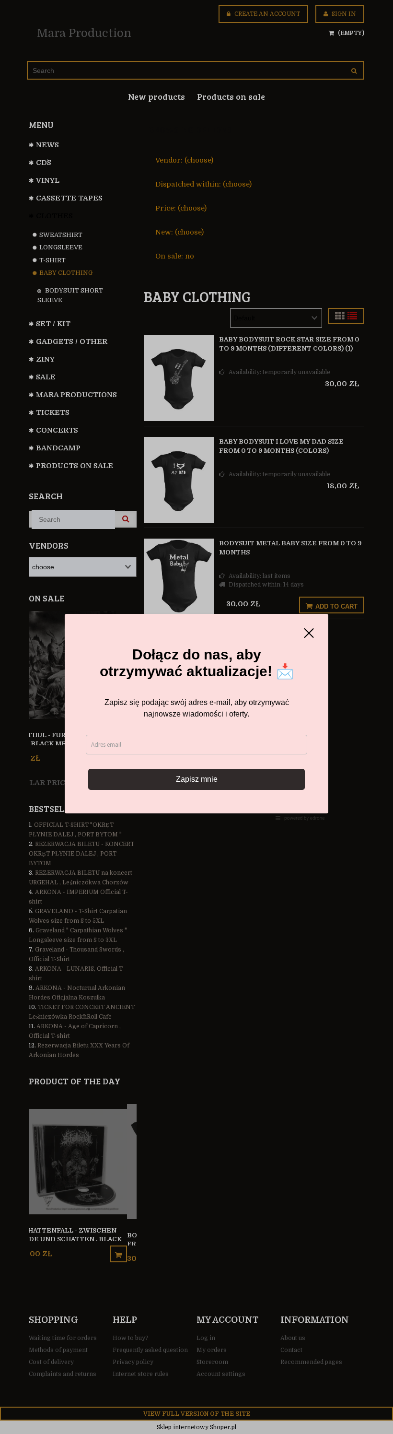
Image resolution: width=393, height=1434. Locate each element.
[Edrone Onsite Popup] (196, 717)
